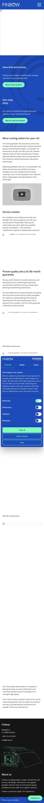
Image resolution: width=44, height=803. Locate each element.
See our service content (15, 120)
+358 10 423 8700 (8, 736)
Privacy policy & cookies (10, 800)
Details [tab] (22, 365)
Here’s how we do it (13, 84)
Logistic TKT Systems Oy (25, 791)
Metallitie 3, (6, 730)
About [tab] (36, 365)
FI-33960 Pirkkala (8, 732)
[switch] (38, 407)
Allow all (22, 430)
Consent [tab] (8, 365)
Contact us (35, 798)
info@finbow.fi (7, 740)
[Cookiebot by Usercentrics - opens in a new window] (32, 359)
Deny (22, 442)
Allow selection (22, 436)
